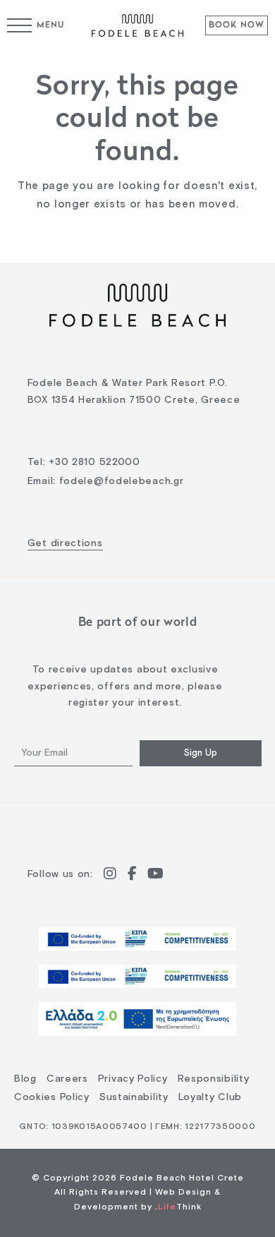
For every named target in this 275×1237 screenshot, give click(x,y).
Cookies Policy (52, 1097)
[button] (36, 25)
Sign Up (200, 753)
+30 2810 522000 (94, 462)
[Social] (110, 876)
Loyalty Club (210, 1097)
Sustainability (134, 1097)
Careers (67, 1079)
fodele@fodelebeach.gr (121, 481)
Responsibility (214, 1079)
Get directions (65, 543)
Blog (25, 1079)
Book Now (237, 25)
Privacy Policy (133, 1079)
